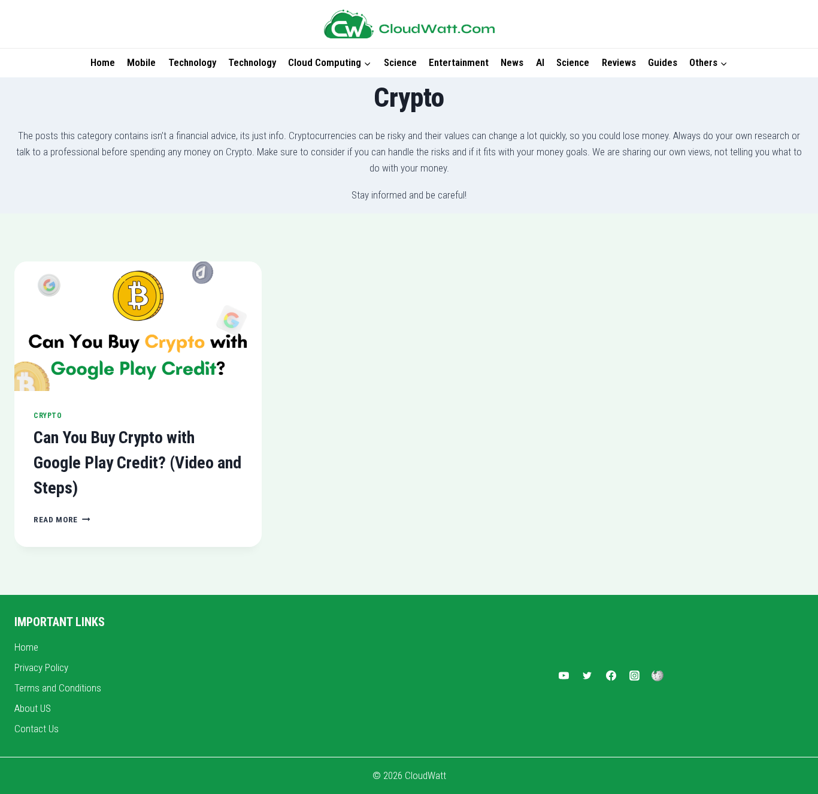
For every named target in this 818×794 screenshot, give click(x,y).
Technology (192, 62)
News (512, 62)
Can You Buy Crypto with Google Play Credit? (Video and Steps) (137, 463)
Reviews (619, 62)
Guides (662, 62)
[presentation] (138, 326)
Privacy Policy (41, 667)
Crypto (48, 415)
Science (400, 62)
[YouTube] (564, 676)
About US (32, 708)
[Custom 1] (657, 676)
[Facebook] (611, 676)
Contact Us (36, 729)
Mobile (141, 62)
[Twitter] (587, 676)
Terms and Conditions (57, 688)
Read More (62, 519)
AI (540, 62)
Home (102, 62)
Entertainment (459, 62)
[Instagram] (634, 676)
